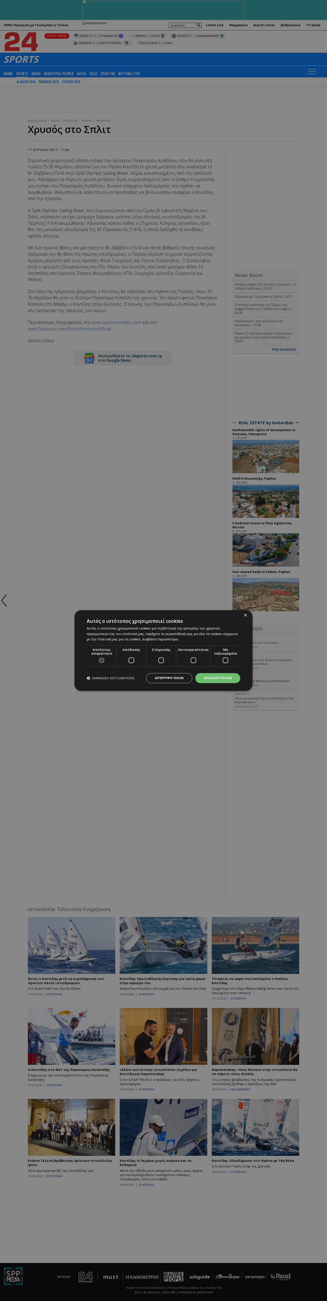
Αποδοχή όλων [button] (218, 678)
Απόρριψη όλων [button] (169, 678)
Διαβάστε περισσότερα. (160, 639)
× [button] (245, 615)
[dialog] (163, 650)
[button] (110, 678)
